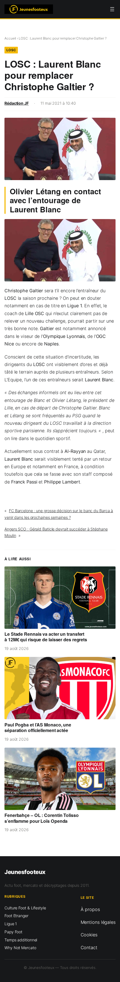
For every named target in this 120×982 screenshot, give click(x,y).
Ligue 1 (10, 923)
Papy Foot (13, 931)
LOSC (11, 50)
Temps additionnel (20, 939)
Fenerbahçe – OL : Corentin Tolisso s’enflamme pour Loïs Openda (41, 818)
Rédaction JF (16, 103)
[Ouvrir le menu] (112, 9)
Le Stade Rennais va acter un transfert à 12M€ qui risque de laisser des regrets (45, 636)
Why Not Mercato (20, 947)
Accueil (10, 38)
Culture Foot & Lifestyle (25, 907)
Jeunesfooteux (24, 871)
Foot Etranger (16, 915)
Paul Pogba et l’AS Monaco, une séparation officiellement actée (37, 727)
